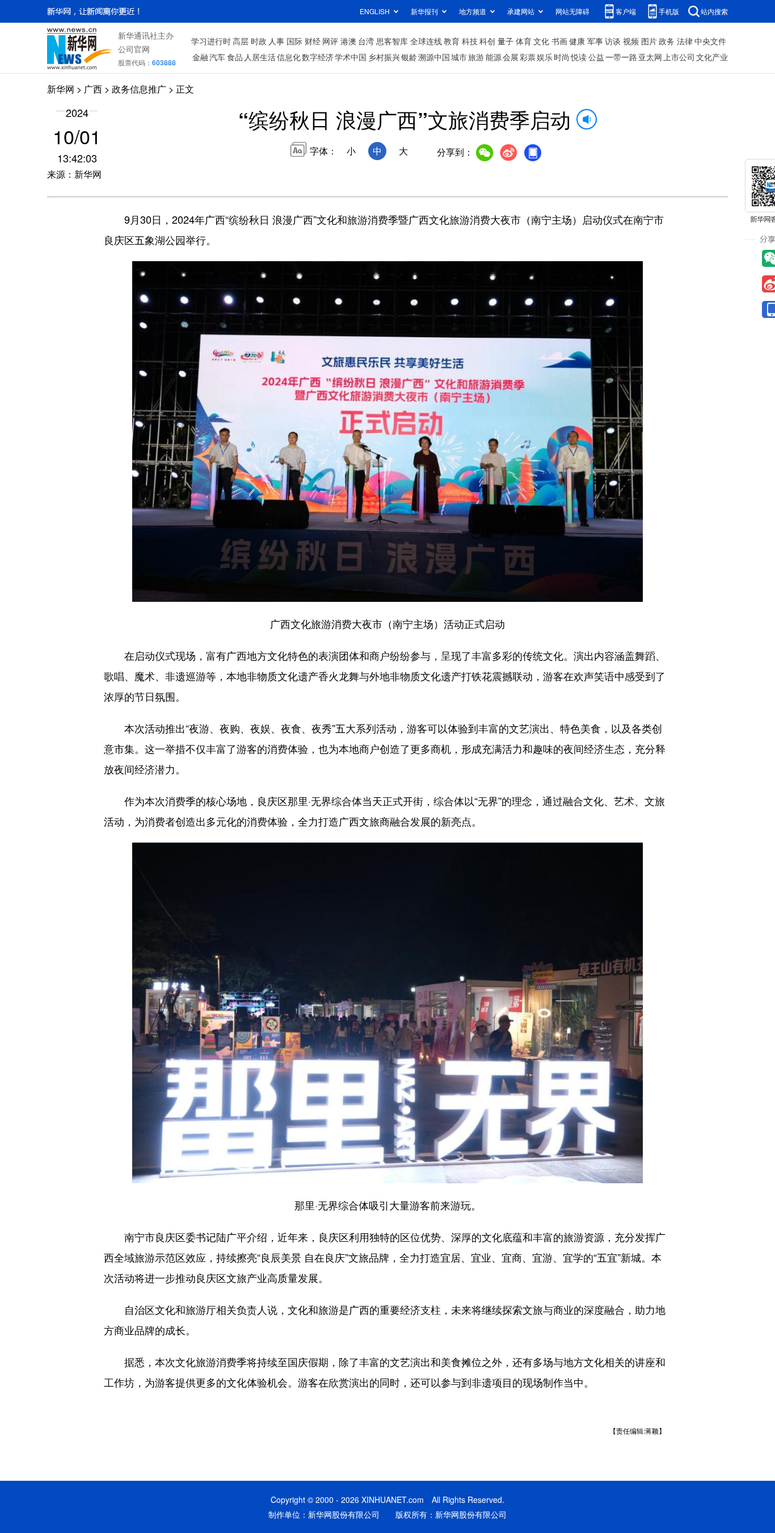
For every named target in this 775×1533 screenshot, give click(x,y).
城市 (459, 56)
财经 (313, 41)
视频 (631, 41)
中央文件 (710, 41)
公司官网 (134, 49)
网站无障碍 (572, 11)
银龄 (409, 56)
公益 (596, 56)
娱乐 (545, 56)
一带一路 (621, 56)
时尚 (562, 56)
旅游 (476, 56)
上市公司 (679, 56)
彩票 (528, 56)
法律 (685, 41)
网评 (330, 41)
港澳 (348, 41)
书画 (559, 41)
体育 (524, 41)
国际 (294, 41)
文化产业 (712, 56)
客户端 (626, 11)
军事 (595, 41)
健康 (577, 41)
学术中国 (351, 56)
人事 (276, 41)
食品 (235, 56)
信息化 (289, 56)
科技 (470, 41)
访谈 (613, 41)
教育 (452, 41)
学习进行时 (211, 41)
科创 (487, 41)
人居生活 (260, 56)
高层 (240, 41)
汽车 (217, 56)
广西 (93, 88)
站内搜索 (714, 11)
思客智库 (392, 41)
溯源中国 (434, 56)
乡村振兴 (384, 56)
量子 (505, 41)
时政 (259, 41)
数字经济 (318, 56)
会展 (511, 56)
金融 (200, 56)
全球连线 (426, 41)
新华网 (60, 88)
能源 (494, 56)
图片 (649, 41)
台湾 (366, 41)
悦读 (579, 56)
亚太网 (650, 56)
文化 (541, 41)
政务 (667, 41)
